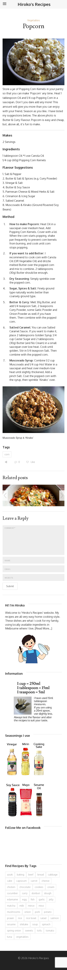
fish (33, 899)
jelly (51, 899)
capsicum (21, 880)
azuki (10, 874)
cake (9, 880)
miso (41, 905)
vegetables (22, 936)
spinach (46, 924)
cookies (39, 887)
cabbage (53, 874)
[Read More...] (43, 628)
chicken (11, 887)
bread (40, 874)
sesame (11, 924)
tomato (50, 930)
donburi (36, 893)
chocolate (25, 887)
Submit (10, 586)
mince (31, 905)
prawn (10, 918)
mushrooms (13, 911)
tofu (39, 930)
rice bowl (31, 918)
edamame (12, 899)
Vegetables (33, 20)
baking (20, 874)
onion (27, 911)
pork (37, 911)
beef (30, 874)
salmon (55, 918)
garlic (42, 899)
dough (47, 893)
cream (50, 887)
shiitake (24, 924)
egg (24, 899)
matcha (11, 905)
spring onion (14, 930)
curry (24, 893)
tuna (9, 936)
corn (6, 454)
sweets (29, 930)
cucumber (12, 893)
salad (43, 918)
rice (20, 918)
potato (48, 911)
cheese (45, 880)
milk (21, 905)
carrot (34, 880)
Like (32, 461)
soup (35, 924)
